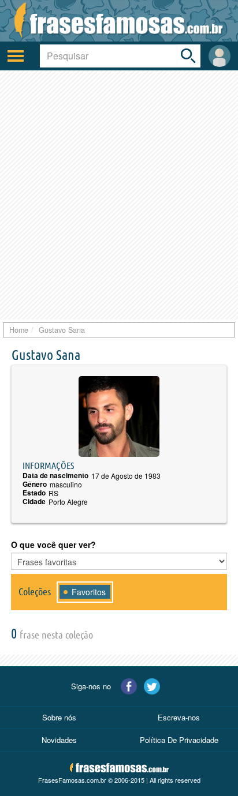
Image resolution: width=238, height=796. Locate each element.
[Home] (119, 20)
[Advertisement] (119, 195)
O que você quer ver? (53, 544)
